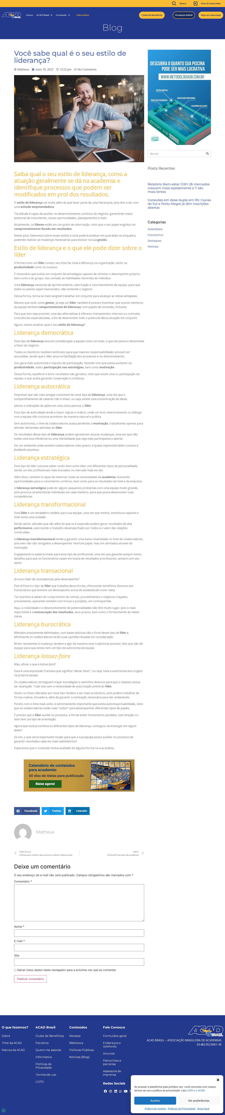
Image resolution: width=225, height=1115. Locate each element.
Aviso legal (203, 1108)
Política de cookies (155, 1108)
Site (16, 955)
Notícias (153, 246)
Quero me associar (49, 1050)
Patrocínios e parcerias (112, 1062)
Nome (19, 926)
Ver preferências (199, 1100)
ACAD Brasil (42, 15)
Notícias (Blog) (79, 1057)
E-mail (19, 941)
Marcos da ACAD (13, 1050)
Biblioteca (76, 1043)
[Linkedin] (115, 1091)
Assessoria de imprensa (112, 1073)
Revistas (75, 1036)
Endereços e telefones (112, 1044)
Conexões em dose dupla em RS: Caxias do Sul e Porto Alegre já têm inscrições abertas (179, 204)
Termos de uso (46, 1074)
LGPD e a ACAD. (196, 1090)
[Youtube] (125, 1091)
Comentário (23, 881)
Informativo (82, 15)
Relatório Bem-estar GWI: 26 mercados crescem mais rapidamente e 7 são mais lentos (179, 188)
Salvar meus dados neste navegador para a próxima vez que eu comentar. (66, 970)
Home (29, 15)
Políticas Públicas (81, 1050)
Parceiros (42, 1043)
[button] (218, 1079)
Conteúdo (61, 15)
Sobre (6, 1036)
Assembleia (155, 229)
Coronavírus (155, 235)
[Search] (207, 153)
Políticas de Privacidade (181, 1108)
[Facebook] (105, 1091)
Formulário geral (115, 1036)
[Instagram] (110, 1091)
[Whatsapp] (120, 1091)
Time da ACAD (12, 1043)
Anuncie (109, 1053)
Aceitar (155, 1100)
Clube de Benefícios (50, 1036)
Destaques (154, 240)
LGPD (40, 1081)
